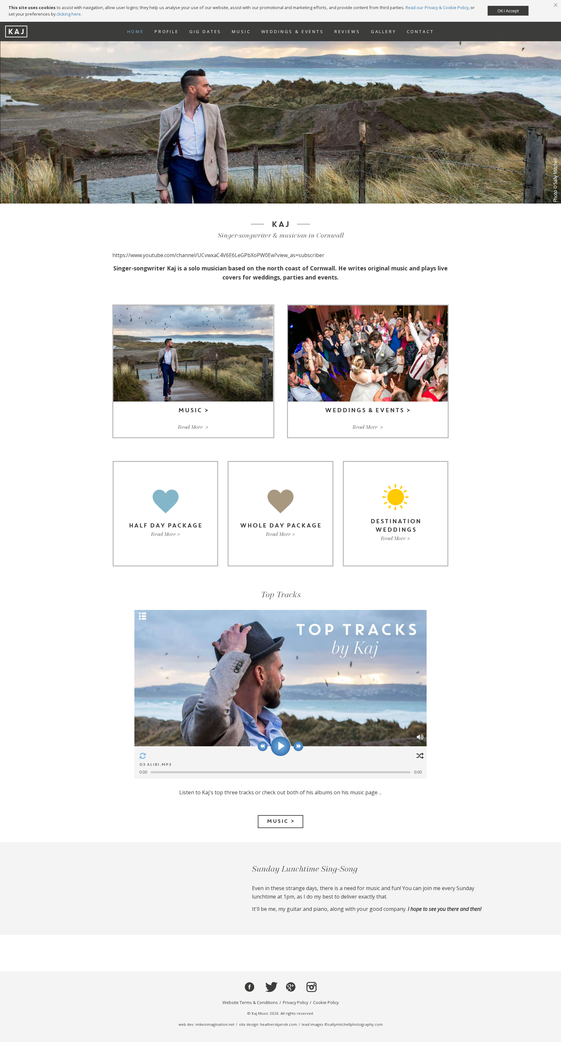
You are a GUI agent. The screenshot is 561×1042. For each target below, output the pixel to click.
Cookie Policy (326, 1002)
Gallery (383, 31)
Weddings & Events (292, 31)
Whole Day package (280, 513)
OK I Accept (508, 11)
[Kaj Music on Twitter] (270, 987)
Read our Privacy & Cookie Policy (436, 7)
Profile (167, 31)
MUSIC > (280, 821)
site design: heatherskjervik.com (268, 1024)
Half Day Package (165, 513)
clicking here (68, 14)
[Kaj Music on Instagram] (311, 987)
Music (241, 31)
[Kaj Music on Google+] (290, 987)
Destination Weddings (395, 513)
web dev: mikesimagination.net (206, 1024)
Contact (420, 31)
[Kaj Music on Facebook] (249, 987)
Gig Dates (205, 31)
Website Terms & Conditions (250, 1002)
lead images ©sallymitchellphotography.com (342, 1024)
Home (135, 31)
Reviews (347, 31)
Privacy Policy (295, 1002)
